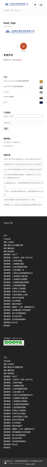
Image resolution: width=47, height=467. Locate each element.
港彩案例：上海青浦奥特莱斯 (15, 285)
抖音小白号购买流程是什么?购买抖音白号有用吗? (22, 159)
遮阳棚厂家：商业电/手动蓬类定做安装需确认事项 (23, 205)
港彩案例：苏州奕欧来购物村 (15, 319)
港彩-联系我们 (9, 251)
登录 (19, 60)
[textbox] (23, 116)
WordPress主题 (30, 464)
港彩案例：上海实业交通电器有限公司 (18, 273)
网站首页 (7, 325)
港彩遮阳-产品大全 (11, 322)
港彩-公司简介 (9, 242)
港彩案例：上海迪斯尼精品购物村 (16, 282)
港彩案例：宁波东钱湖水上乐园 (15, 294)
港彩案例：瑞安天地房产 (13, 304)
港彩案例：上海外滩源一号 (14, 270)
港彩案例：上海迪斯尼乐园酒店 (15, 279)
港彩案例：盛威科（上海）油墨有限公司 (19, 307)
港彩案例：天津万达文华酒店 (15, 291)
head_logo (10, 22)
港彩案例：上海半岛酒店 (13, 260)
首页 (12, 10)
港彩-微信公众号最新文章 (12, 142)
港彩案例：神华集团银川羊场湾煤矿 (17, 310)
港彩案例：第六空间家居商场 (15, 313)
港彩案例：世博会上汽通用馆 (15, 288)
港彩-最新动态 (8, 146)
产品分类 (7, 239)
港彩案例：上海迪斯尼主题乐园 (15, 276)
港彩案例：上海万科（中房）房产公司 (18, 257)
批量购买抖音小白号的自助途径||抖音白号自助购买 (23, 164)
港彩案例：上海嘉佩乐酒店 (14, 263)
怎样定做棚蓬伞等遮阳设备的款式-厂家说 (19, 199)
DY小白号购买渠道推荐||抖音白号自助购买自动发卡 (23, 169)
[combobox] (23, 116)
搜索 (5, 129)
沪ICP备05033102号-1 (36, 461)
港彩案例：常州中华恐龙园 (14, 297)
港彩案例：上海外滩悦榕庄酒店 (15, 267)
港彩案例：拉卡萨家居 (12, 301)
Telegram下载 (8, 223)
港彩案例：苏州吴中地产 (13, 316)
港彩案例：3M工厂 (11, 254)
